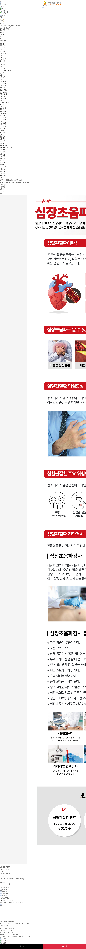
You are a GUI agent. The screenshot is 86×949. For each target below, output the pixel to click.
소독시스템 (3, 112)
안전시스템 (3, 59)
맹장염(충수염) (4, 115)
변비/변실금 (3, 81)
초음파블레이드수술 (5, 70)
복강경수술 (3, 113)
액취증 (2, 142)
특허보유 (2, 87)
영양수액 (2, 164)
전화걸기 (22, 946)
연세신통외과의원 (5, 29)
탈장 (1, 38)
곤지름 (2, 80)
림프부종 (2, 96)
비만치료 (2, 160)
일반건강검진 (3, 149)
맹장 (1, 36)
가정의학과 (3, 46)
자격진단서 (3, 155)
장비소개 (2, 61)
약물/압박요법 (3, 95)
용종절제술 (3, 108)
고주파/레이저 (3, 91)
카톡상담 (2, 172)
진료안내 (2, 55)
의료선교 (2, 65)
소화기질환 (3, 110)
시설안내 (2, 57)
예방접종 (2, 162)
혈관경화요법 (3, 93)
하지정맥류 (3, 33)
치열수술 (2, 76)
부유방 (2, 134)
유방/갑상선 (3, 40)
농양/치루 (2, 78)
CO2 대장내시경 (4, 102)
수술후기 (2, 168)
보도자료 (2, 170)
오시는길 (2, 66)
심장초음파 (3, 159)
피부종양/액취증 (4, 42)
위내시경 (2, 104)
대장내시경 (3, 106)
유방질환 (2, 132)
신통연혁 (2, 51)
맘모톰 (2, 130)
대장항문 (2, 31)
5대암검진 (2, 151)
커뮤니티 (2, 48)
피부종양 (2, 140)
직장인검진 (3, 153)
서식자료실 (3, 175)
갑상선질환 (3, 136)
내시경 (2, 34)
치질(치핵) (2, 74)
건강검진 (2, 44)
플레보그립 (3, 89)
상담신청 (65, 946)
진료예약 (2, 138)
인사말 (2, 49)
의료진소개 (3, 53)
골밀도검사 (3, 166)
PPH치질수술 (3, 72)
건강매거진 (3, 63)
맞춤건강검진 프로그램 (6, 147)
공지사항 (2, 174)
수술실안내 (3, 83)
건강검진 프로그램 (5, 145)
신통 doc (2, 177)
